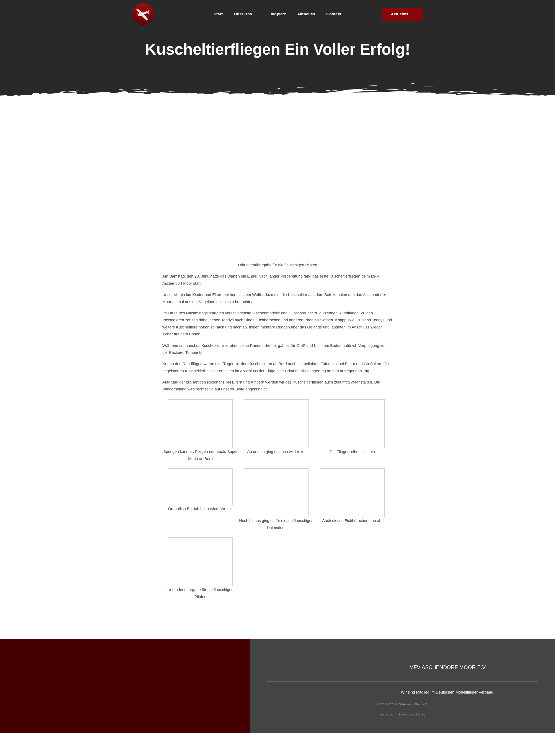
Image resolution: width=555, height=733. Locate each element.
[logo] (143, 5)
